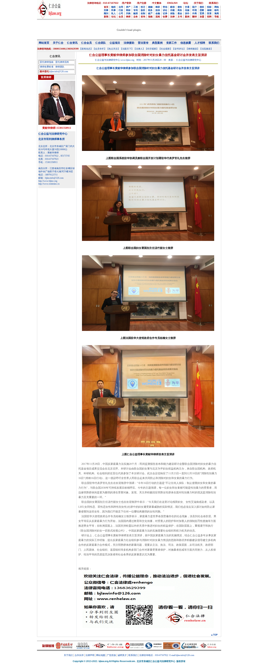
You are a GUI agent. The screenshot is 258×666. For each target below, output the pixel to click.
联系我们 (132, 655)
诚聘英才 (122, 655)
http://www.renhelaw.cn (48, 183)
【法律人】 (139, 48)
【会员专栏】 (99, 48)
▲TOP (214, 634)
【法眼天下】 (127, 48)
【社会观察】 (165, 48)
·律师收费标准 (46, 66)
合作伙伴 (79, 655)
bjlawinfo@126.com (59, 71)
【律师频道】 (192, 48)
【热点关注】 (113, 48)
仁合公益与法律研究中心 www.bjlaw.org (114, 60)
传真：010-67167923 (48, 159)
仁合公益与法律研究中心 (52, 133)
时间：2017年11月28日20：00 (151, 60)
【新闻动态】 (86, 48)
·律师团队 (59, 66)
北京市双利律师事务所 (51, 139)
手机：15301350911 (48, 162)
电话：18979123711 (48, 174)
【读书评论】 (179, 48)
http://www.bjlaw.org (47, 181)
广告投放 (111, 655)
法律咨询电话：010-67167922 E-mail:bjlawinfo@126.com (166, 655)
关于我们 (68, 655)
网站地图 (100, 655)
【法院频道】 (206, 48)
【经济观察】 (151, 48)
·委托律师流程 (62, 62)
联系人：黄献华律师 (48, 152)
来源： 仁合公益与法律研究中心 (184, 60)
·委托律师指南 (46, 62)
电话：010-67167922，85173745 (54, 155)
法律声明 (89, 655)
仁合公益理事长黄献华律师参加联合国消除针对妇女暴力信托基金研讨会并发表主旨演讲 (148, 68)
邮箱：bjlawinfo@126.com (50, 178)
